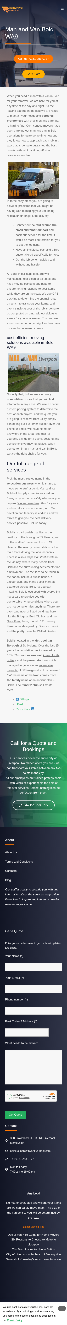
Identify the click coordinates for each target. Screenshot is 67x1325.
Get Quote (33, 74)
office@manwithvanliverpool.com (30, 1150)
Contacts (11, 870)
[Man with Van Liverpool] (12, 9)
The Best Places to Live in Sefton (33, 1249)
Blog (8, 880)
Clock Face (23, 709)
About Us (11, 852)
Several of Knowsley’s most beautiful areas (33, 1259)
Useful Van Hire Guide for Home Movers (33, 1234)
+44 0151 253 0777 (22, 1159)
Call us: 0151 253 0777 (33, 58)
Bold (20, 704)
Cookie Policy (15, 1320)
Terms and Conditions (19, 861)
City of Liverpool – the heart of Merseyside (33, 1254)
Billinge (24, 699)
